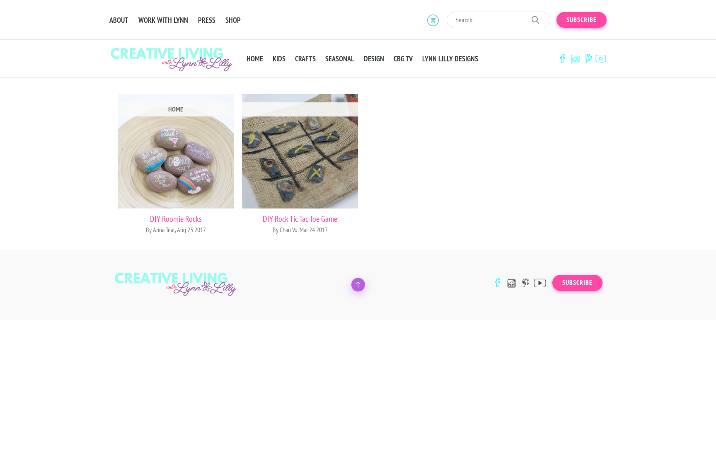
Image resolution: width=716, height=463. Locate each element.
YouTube (601, 58)
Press (206, 20)
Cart (433, 20)
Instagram (575, 58)
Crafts (305, 59)
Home (255, 59)
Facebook (562, 58)
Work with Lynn (163, 20)
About (118, 20)
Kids (279, 59)
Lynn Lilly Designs (450, 59)
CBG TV (403, 59)
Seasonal (339, 59)
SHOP (233, 20)
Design (374, 59)
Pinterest (588, 58)
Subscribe (581, 20)
